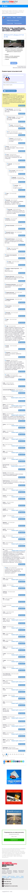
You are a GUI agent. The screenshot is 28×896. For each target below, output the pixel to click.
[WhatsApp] (21, 761)
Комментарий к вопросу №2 (18, 696)
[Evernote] (12, 761)
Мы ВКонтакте (7, 879)
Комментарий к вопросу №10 (18, 397)
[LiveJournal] (17, 761)
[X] (8, 761)
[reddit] (10, 761)
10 (3, 755)
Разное (9, 873)
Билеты (9, 17)
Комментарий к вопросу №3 (18, 497)
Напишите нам (7, 883)
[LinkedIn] (14, 761)
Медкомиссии (8, 865)
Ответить (22, 105)
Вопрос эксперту (11, 876)
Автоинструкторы (9, 864)
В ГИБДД (15, 872)
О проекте (4, 876)
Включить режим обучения (19, 67)
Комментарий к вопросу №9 (18, 405)
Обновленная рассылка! (14, 834)
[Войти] (7, 78)
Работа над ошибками (13, 20)
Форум (22, 876)
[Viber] (19, 761)
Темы (14, 17)
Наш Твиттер (7, 881)
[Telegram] (4, 763)
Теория (4, 870)
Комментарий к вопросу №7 (18, 391)
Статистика (10, 23)
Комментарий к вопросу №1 (18, 550)
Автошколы (7, 862)
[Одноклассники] (6, 761)
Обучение (21, 872)
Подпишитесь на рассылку (11, 886)
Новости (17, 876)
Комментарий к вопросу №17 (18, 466)
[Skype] (23, 761)
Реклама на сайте (5, 877)
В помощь (4, 873)
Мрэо (4, 866)
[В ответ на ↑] (5, 108)
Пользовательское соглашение (17, 877)
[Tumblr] (16, 761)
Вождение (9, 870)
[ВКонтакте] (4, 761)
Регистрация (18, 23)
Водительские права (7, 872)
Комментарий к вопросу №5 (18, 734)
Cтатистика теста (21, 66)
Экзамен (19, 17)
